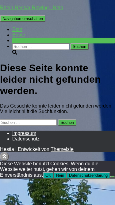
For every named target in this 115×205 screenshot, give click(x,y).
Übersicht (22, 40)
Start (17, 29)
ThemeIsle (62, 149)
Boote (18, 34)
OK (48, 175)
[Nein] (112, 177)
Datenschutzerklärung (88, 175)
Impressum (24, 133)
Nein (60, 175)
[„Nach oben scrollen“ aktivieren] (4, 156)
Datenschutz (26, 138)
